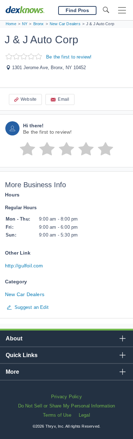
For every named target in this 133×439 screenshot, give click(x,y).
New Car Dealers (24, 294)
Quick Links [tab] (22, 355)
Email (63, 99)
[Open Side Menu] (122, 10)
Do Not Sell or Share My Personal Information (66, 406)
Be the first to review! (69, 57)
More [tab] (12, 372)
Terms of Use (57, 415)
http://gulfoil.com (24, 265)
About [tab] (14, 338)
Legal (84, 415)
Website (29, 99)
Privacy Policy (66, 396)
